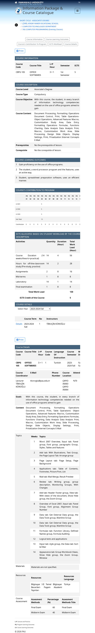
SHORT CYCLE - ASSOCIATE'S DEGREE (34, 20)
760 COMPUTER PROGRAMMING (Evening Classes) (42, 29)
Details (19, 323)
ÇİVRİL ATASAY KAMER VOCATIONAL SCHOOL (40, 23)
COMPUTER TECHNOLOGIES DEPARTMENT (39, 26)
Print (21, 50)
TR (79, 2)
